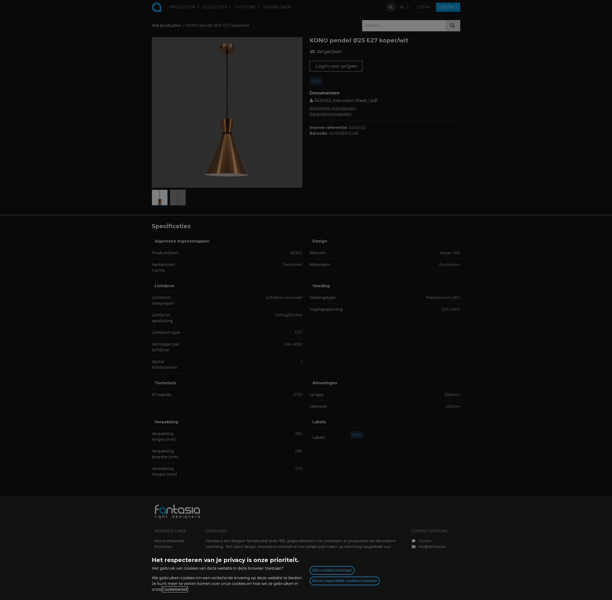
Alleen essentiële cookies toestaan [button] (344, 580)
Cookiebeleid (174, 589)
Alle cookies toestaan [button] (332, 570)
